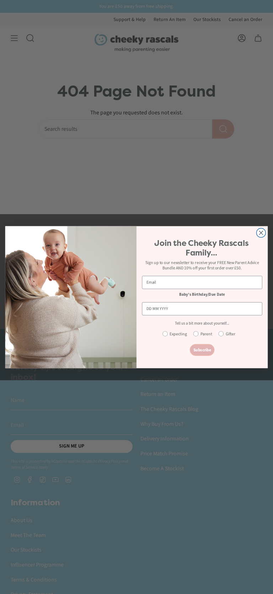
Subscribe (202, 349)
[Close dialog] (261, 232)
